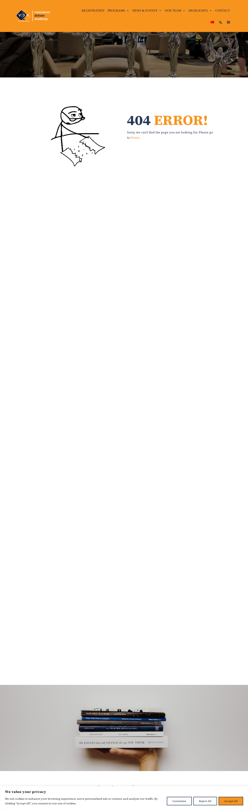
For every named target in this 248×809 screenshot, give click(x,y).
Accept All (231, 801)
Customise (179, 801)
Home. (135, 137)
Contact (222, 10)
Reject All (205, 801)
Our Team (173, 10)
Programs (116, 10)
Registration (93, 10)
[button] (220, 22)
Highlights (198, 10)
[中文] (212, 22)
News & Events (144, 10)
